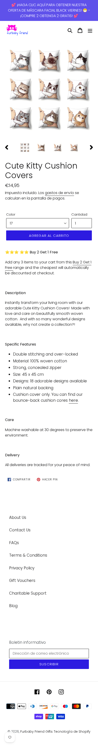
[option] (49, 89)
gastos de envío (59, 192)
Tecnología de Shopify (72, 731)
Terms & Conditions (28, 555)
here (73, 400)
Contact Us (20, 530)
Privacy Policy (21, 568)
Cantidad (79, 214)
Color (10, 214)
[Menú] (90, 30)
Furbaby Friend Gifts (36, 731)
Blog (13, 605)
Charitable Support (27, 593)
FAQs (14, 542)
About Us (17, 517)
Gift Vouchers (22, 580)
